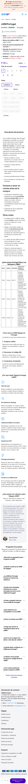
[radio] (3, 71)
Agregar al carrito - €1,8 (18, 780)
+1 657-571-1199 (11, 703)
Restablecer (23, 66)
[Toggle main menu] (26, 14)
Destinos (7, 19)
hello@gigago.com (20, 705)
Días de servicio (6, 66)
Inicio (2, 19)
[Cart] (22, 14)
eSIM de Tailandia (13, 7)
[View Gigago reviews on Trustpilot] (12, 27)
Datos (3, 80)
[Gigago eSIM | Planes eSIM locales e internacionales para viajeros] (5, 14)
